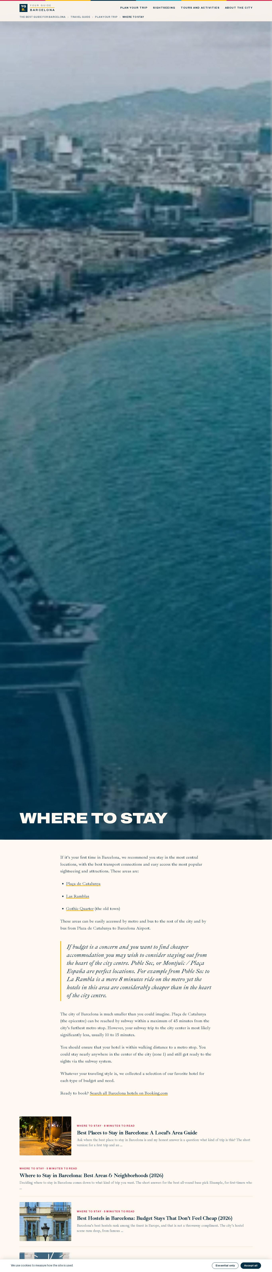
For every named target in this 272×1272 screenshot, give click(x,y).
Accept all (250, 1265)
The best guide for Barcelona (43, 17)
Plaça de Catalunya (83, 883)
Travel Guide (80, 17)
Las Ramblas (77, 896)
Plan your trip (133, 7)
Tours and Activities (200, 7)
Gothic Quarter (80, 908)
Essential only (225, 1265)
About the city (239, 7)
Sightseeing (164, 7)
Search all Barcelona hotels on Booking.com (129, 1093)
